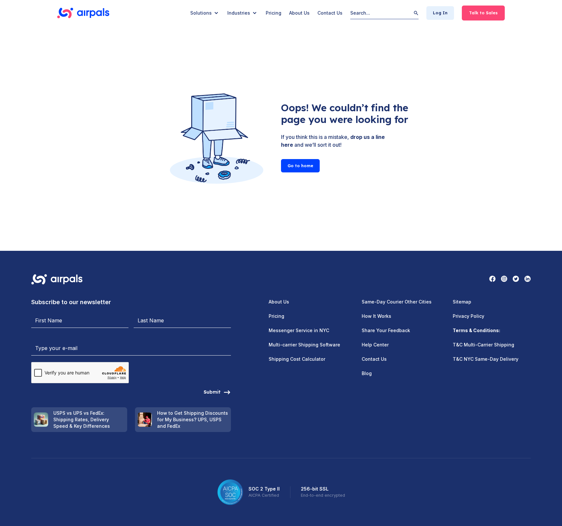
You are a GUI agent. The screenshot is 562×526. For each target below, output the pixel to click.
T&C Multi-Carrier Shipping (483, 344)
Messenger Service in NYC (299, 330)
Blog (367, 373)
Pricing (273, 13)
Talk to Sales (483, 12)
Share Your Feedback (386, 330)
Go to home (300, 165)
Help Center (375, 344)
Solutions (201, 13)
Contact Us (329, 13)
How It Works (376, 316)
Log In (440, 12)
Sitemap (462, 301)
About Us (299, 13)
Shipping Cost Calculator (297, 359)
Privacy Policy (468, 316)
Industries (238, 13)
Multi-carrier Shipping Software (304, 344)
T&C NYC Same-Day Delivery (485, 359)
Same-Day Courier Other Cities (397, 301)
